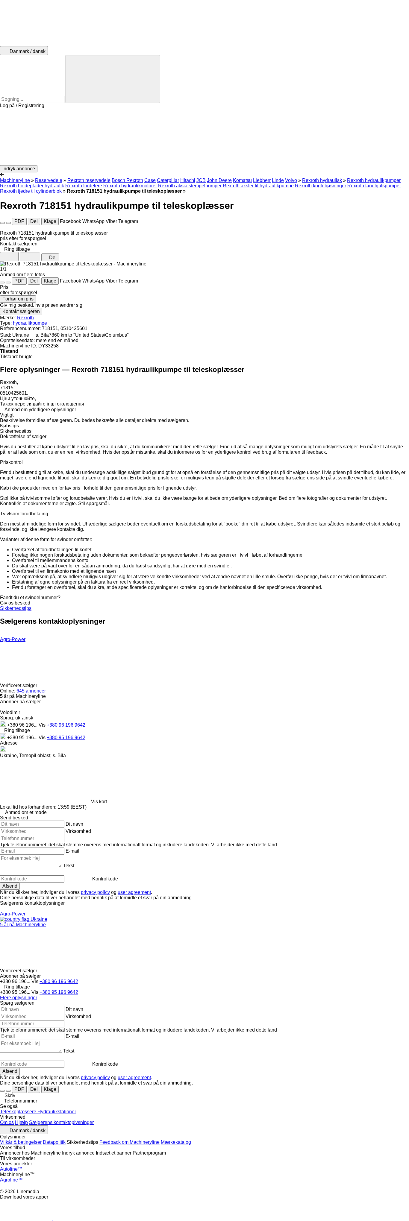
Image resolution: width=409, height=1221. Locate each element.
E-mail (72, 851)
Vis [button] (43, 725)
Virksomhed (78, 831)
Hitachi (187, 180)
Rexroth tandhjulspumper (374, 185)
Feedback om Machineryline (129, 1142)
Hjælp (21, 1122)
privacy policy (95, 892)
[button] (204, 136)
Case (150, 180)
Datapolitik (54, 1142)
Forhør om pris (18, 298)
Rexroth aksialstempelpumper (190, 185)
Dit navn (74, 824)
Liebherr (262, 180)
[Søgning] (113, 79)
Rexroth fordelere (83, 185)
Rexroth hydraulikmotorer (130, 185)
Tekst (68, 865)
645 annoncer (31, 690)
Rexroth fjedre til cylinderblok (31, 191)
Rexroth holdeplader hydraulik (32, 185)
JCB (201, 180)
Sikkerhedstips (15, 608)
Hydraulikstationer (56, 1111)
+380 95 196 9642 (66, 737)
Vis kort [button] (99, 801)
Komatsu (242, 180)
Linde (278, 180)
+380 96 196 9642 (66, 725)
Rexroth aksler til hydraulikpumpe (258, 185)
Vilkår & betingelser (21, 1142)
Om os (7, 1122)
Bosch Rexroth (127, 180)
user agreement (134, 892)
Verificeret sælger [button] (19, 685)
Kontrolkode (105, 878)
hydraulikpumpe (30, 323)
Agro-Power (12, 639)
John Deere (219, 180)
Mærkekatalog (176, 1142)
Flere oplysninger (18, 997)
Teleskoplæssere (18, 1111)
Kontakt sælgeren (21, 311)
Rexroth (25, 317)
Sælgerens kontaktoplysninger (61, 1122)
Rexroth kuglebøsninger (320, 185)
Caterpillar (168, 180)
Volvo (291, 180)
